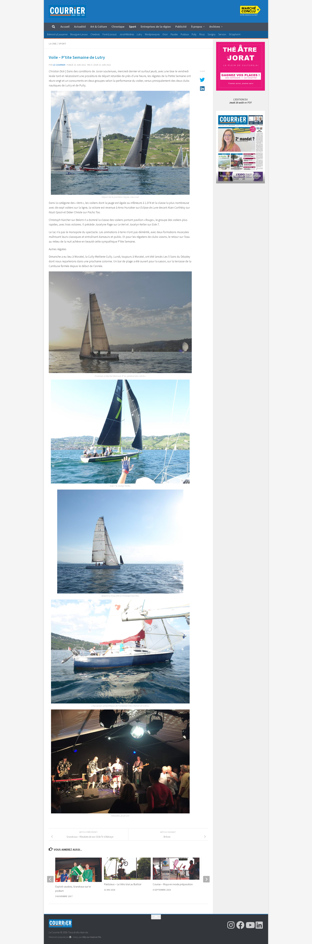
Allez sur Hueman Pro (91, 937)
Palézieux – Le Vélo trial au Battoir (122, 884)
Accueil (65, 26)
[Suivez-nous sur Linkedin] (259, 925)
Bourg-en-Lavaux (79, 34)
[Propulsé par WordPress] (70, 937)
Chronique (117, 26)
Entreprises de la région (156, 26)
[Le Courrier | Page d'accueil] (67, 11)
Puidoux (185, 34)
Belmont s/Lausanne (57, 34)
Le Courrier (59, 64)
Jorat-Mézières (126, 34)
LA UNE (53, 43)
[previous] (50, 879)
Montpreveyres (152, 34)
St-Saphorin (234, 34)
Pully (194, 34)
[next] (206, 879)
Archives (214, 26)
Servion (222, 34)
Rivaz (202, 34)
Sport (132, 26)
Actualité (80, 26)
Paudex (174, 34)
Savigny (211, 34)
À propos (196, 26)
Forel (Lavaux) (110, 34)
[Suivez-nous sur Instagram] (231, 925)
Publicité (181, 26)
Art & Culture (98, 26)
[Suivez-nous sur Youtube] (250, 925)
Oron (165, 34)
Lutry (139, 34)
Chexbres (95, 34)
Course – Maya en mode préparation (173, 884)
